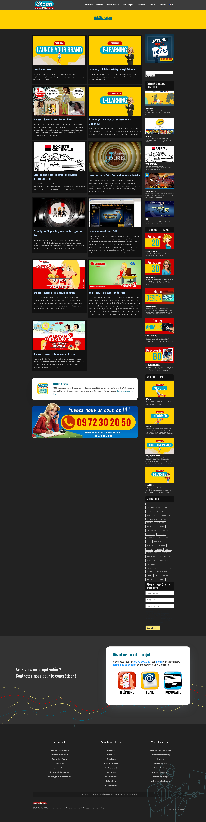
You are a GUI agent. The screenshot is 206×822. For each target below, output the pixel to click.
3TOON (165, 507)
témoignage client (162, 571)
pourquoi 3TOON (163, 560)
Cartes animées (111, 781)
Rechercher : (150, 69)
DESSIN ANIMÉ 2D (151, 251)
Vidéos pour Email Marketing (160, 754)
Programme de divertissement (59, 772)
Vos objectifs (89, 4)
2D (161, 504)
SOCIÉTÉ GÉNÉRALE (151, 164)
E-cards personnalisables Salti (103, 231)
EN (172, 4)
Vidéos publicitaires (160, 768)
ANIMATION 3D (150, 277)
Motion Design (111, 759)
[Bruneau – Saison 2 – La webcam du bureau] (59, 274)
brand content (166, 515)
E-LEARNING (149, 485)
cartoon (149, 523)
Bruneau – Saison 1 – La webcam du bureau (54, 354)
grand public (150, 545)
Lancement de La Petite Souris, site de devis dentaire (114, 175)
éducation (161, 579)
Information (60, 763)
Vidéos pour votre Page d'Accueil (160, 750)
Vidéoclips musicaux (160, 763)
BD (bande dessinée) (152, 515)
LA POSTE (148, 136)
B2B (157, 511)
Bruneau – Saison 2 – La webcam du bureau (54, 292)
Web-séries (160, 759)
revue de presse (166, 568)
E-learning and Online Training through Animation (113, 69)
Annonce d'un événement (60, 759)
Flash (148, 541)
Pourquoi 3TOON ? (112, 4)
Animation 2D (111, 750)
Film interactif (111, 772)
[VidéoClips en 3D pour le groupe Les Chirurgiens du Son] (59, 212)
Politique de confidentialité (176, 809)
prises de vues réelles (153, 564)
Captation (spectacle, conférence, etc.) (60, 776)
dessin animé (150, 526)
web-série (165, 575)
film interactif (151, 538)
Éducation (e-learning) (60, 768)
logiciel (149, 553)
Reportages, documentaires (160, 772)
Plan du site (135, 794)
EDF (146, 219)
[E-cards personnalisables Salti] (115, 212)
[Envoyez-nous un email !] (150, 682)
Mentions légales (125, 794)
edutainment (164, 530)
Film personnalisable (111, 776)
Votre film (99, 4)
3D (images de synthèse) (153, 507)
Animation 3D (111, 754)
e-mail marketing (152, 530)
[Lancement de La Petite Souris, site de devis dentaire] (115, 157)
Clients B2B (141, 4)
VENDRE (148, 399)
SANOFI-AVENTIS (150, 191)
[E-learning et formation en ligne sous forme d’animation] (115, 101)
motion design (151, 560)
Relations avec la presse (111, 794)
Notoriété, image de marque (60, 750)
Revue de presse (97, 794)
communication (160, 523)
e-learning (161, 526)
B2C (163, 511)
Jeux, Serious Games (111, 785)
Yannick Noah (150, 579)
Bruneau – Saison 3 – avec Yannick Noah (52, 119)
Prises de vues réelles (111, 763)
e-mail (159, 661)
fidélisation (161, 534)
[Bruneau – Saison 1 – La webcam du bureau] (59, 335)
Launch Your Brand (42, 69)
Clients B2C (153, 4)
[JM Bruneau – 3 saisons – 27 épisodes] (115, 274)
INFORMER (148, 426)
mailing (157, 553)
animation (150, 511)
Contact (163, 4)
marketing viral (151, 556)
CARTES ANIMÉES (151, 335)
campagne (163, 519)
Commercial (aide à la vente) (60, 754)
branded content (152, 519)
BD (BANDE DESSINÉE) (152, 365)
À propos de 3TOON (85, 794)
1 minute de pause (152, 504)
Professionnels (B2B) (153, 568)
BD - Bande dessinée (111, 768)
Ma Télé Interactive (165, 556)
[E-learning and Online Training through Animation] (115, 50)
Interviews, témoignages (160, 776)
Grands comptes (128, 4)
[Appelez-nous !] (85, 421)
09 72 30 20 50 (142, 661)
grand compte (158, 541)
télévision (150, 571)
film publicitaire (163, 538)
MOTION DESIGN (150, 306)
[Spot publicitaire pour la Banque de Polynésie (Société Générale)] (59, 156)
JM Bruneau (159, 549)
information (161, 545)
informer (149, 549)
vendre (149, 575)
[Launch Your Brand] (59, 50)
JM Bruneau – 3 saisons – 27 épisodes (107, 292)
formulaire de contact (124, 664)
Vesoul (157, 575)
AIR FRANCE (149, 108)
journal (168, 549)
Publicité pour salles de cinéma (160, 781)
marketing (166, 553)
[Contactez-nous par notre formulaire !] (173, 682)
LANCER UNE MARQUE (152, 455)
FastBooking (150, 534)
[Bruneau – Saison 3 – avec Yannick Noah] (59, 101)
